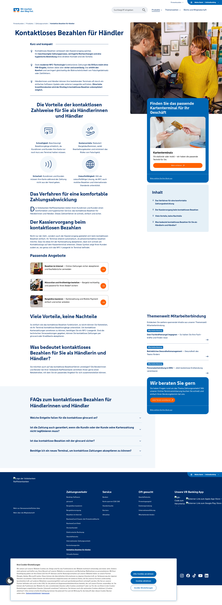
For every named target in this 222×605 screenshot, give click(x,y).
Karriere (106, 510)
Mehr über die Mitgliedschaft (24, 513)
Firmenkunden (176, 2)
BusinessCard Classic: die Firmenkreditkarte (82, 519)
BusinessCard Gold (73, 523)
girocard (69, 501)
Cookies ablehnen (143, 581)
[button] (177, 165)
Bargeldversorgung (73, 510)
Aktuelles (106, 515)
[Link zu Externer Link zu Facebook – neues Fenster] (188, 576)
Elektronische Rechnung (75, 532)
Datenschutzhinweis (33, 593)
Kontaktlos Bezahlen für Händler (78, 550)
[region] (93, 579)
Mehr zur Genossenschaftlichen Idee (26, 508)
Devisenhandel (71, 528)
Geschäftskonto (72, 537)
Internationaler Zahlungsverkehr (78, 541)
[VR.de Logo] (27, 10)
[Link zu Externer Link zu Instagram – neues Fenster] (182, 576)
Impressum (45, 593)
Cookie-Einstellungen (143, 588)
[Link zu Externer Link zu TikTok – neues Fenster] (194, 576)
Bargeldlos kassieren (74, 506)
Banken (105, 497)
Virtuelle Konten (72, 554)
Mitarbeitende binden (146, 515)
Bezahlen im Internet (74, 515)
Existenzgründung (145, 506)
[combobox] (127, 10)
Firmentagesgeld (145, 501)
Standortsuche (108, 506)
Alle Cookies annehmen (143, 574)
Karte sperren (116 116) (111, 501)
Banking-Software (73, 497)
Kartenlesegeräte (73, 545)
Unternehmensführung (147, 510)
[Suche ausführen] (143, 10)
